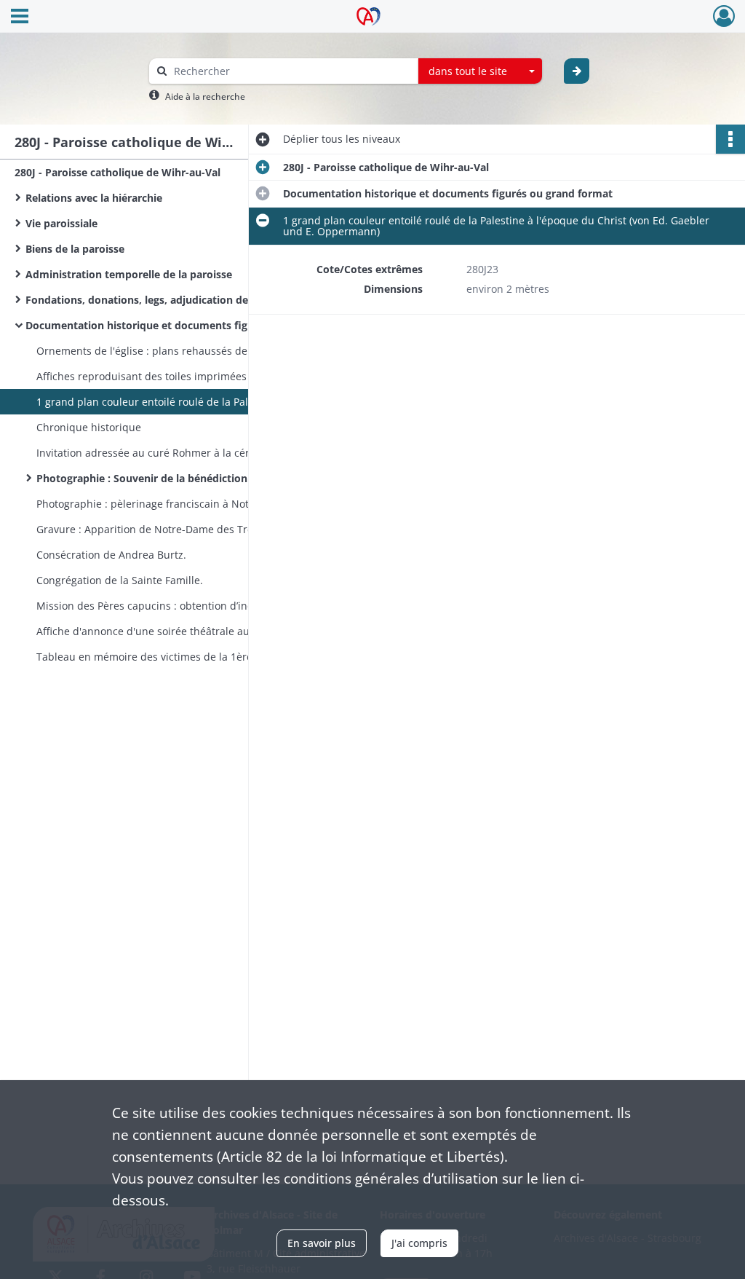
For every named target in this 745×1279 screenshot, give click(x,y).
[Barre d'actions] (730, 139)
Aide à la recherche (205, 96)
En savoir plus (321, 1243)
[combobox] (480, 71)
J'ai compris (419, 1243)
